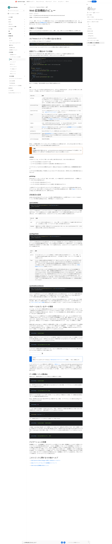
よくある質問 (11, 90)
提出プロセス (11, 45)
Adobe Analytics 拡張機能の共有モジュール (40, 465)
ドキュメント (32, 7)
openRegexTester (90, 35)
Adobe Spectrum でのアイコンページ (57, 359)
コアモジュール (13, 71)
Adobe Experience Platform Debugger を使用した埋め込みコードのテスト (45, 460)
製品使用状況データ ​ (49, 133)
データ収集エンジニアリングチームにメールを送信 (58, 119)
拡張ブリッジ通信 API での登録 (92, 21)
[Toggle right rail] (87, 4)
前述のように (57, 364)
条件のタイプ (12, 64)
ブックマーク (90, 12)
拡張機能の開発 (10, 35)
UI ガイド (10, 21)
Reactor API (10, 88)
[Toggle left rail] (25, 4)
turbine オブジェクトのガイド (51, 112)
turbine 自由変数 (12, 80)
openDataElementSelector (92, 38)
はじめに (10, 19)
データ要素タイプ (13, 68)
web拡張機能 (11, 52)
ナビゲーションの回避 (91, 45)
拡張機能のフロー (13, 54)
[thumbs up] (62, 542)
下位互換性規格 (12, 83)
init (88, 24)
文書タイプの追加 (90, 17)
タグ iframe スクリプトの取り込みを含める (95, 19)
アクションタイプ (13, 66)
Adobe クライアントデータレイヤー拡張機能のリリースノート (44, 462)
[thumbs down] (64, 542)
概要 (10, 38)
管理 (9, 31)
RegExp (73, 189)
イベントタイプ (13, 61)
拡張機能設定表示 (43, 22)
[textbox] (16, 11)
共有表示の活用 (90, 31)
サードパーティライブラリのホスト (15, 78)
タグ (47, 7)
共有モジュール (13, 73)
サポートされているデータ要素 (37, 302)
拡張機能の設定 (12, 47)
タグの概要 (11, 17)
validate (89, 26)
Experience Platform (40, 7)
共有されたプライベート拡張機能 (15, 85)
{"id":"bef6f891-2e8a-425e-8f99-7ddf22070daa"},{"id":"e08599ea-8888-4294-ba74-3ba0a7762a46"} (49, 15)
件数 (11, 59)
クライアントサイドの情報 (12, 26)
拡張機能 (10, 33)
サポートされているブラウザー (15, 42)
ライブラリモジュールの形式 (15, 56)
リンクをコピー (97, 12)
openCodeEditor (90, 33)
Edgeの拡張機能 (11, 76)
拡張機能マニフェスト (72, 127)
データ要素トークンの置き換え (93, 42)
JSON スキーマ (45, 127)
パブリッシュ (10, 24)
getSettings (89, 28)
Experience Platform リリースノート (15, 92)
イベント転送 (10, 28)
